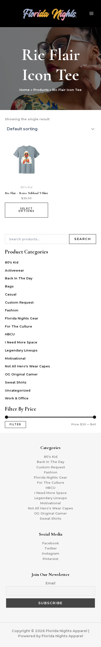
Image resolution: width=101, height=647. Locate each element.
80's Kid (11, 262)
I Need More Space (21, 342)
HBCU (10, 334)
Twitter (50, 548)
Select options (26, 210)
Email (50, 583)
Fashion (11, 310)
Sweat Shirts (15, 382)
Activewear (14, 270)
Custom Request (19, 302)
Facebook (50, 543)
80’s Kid (50, 457)
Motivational (15, 358)
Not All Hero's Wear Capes (27, 366)
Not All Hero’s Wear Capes (50, 508)
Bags (9, 286)
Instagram (50, 553)
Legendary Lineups (21, 350)
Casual (10, 294)
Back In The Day (18, 278)
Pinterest (50, 559)
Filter (15, 424)
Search (82, 239)
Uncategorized (17, 390)
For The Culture (18, 326)
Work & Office (16, 398)
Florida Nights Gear (21, 318)
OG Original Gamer (21, 374)
